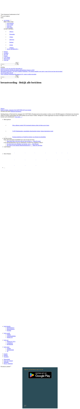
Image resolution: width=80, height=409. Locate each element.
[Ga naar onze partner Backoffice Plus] (9, 152)
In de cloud (6, 347)
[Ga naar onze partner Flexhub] (9, 159)
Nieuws (2, 108)
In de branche (7, 326)
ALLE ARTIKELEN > (13, 49)
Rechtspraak (10, 344)
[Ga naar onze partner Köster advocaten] (20, 165)
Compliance (10, 343)
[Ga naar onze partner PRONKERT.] (30, 159)
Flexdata (9, 330)
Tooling (9, 348)
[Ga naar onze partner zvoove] (73, 152)
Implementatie (10, 349)
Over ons (6, 60)
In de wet (6, 340)
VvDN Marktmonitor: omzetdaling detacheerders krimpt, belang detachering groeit (32, 131)
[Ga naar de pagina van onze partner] (14, 177)
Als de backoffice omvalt (7, 72)
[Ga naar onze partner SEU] (20, 159)
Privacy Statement (8, 363)
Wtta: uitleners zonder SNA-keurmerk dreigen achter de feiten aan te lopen (30, 125)
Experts (6, 56)
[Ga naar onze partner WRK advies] (41, 165)
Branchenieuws (11, 329)
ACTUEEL (7, 20)
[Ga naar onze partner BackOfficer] (30, 152)
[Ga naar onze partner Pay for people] (30, 165)
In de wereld (7, 333)
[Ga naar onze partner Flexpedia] (51, 152)
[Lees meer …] (18, 117)
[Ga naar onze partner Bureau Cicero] (59, 152)
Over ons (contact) (8, 360)
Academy (6, 53)
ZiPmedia (6, 362)
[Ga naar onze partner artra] (63, 159)
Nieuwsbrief (7, 58)
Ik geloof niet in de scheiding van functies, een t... (23, 144)
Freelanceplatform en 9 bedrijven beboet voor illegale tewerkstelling (29, 137)
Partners (6, 51)
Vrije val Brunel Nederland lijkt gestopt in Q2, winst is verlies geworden (18, 74)
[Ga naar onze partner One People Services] (40, 152)
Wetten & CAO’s (11, 341)
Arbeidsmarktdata (11, 336)
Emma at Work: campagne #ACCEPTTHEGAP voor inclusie (16, 110)
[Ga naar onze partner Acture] (20, 152)
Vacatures (6, 356)
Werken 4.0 (10, 337)
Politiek (9, 334)
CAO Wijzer (7, 57)
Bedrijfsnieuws (10, 327)
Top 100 (6, 54)
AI (7, 351)
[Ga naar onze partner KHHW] (65, 152)
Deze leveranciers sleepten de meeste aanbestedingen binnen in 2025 (17, 70)
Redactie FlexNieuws (16, 111)
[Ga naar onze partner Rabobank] (73, 159)
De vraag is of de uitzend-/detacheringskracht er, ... (24, 145)
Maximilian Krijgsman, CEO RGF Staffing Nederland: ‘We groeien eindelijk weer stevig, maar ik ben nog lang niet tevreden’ (32, 71)
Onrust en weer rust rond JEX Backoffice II (11, 68)
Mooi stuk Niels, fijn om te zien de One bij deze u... (24, 141)
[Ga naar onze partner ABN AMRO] (9, 165)
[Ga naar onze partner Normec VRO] (41, 159)
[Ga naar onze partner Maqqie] (52, 159)
